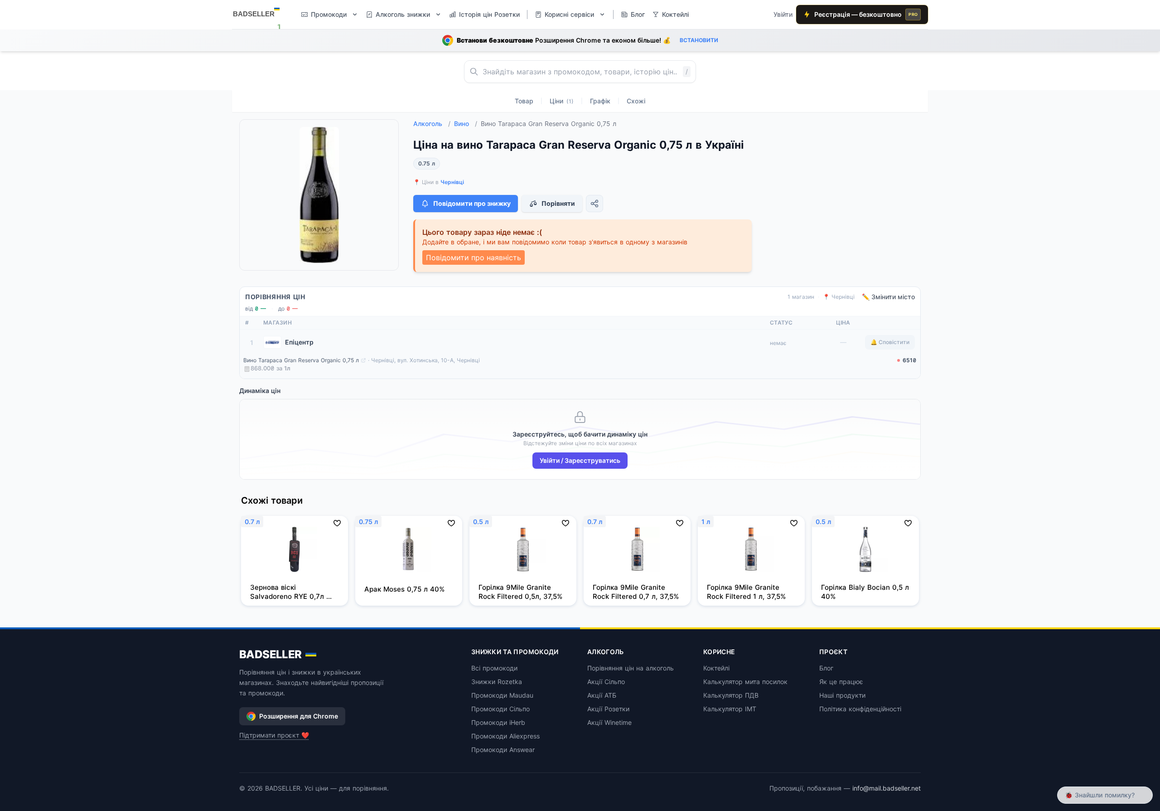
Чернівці (452, 182)
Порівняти (558, 203)
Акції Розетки (608, 709)
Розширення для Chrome (298, 716)
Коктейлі (716, 668)
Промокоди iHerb (498, 722)
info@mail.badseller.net (886, 788)
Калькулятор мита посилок (745, 681)
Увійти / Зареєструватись (580, 460)
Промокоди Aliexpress (505, 736)
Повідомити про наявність (473, 257)
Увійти (783, 14)
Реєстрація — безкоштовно (866, 14)
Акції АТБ (601, 695)
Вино (465, 123)
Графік (600, 101)
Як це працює (841, 681)
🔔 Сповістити (889, 342)
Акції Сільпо (606, 681)
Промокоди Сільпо (500, 709)
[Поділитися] (594, 203)
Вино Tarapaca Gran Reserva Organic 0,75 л (301, 360)
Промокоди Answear (503, 749)
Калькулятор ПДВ (731, 695)
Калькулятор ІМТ (729, 709)
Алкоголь (431, 123)
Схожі (636, 101)
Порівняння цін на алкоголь (630, 668)
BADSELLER (270, 654)
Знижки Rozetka (496, 681)
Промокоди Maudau (502, 695)
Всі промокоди (494, 668)
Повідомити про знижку (472, 203)
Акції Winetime (609, 722)
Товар (524, 101)
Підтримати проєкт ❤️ (274, 735)
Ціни (562, 101)
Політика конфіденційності (860, 709)
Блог (826, 668)
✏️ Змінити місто (888, 297)
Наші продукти (842, 695)
